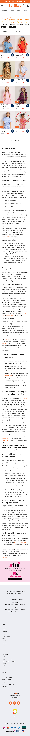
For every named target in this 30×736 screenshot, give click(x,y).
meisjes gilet (9, 315)
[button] (5, 5)
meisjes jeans (9, 339)
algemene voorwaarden (10, 723)
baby (3, 634)
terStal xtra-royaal (7, 677)
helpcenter (5, 558)
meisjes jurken (6, 438)
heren (4, 629)
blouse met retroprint (20, 130)
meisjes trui (8, 375)
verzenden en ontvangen (8, 661)
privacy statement (21, 723)
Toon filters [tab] (5, 31)
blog (3, 682)
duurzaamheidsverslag (8, 684)
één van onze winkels (20, 542)
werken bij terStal (7, 679)
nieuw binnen (6, 636)
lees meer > (15, 697)
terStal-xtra (5, 675)
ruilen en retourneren (8, 659)
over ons (4, 686)
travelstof (4, 643)
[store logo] (15, 5)
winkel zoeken (6, 666)
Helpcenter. (20, 593)
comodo (4, 640)
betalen (4, 663)
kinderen (11, 10)
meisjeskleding (6, 237)
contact (4, 657)
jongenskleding (6, 440)
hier (16, 693)
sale (3, 638)
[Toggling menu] (2, 5)
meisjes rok (5, 343)
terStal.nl (4, 10)
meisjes (18, 10)
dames (4, 627)
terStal (25, 398)
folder (4, 645)
